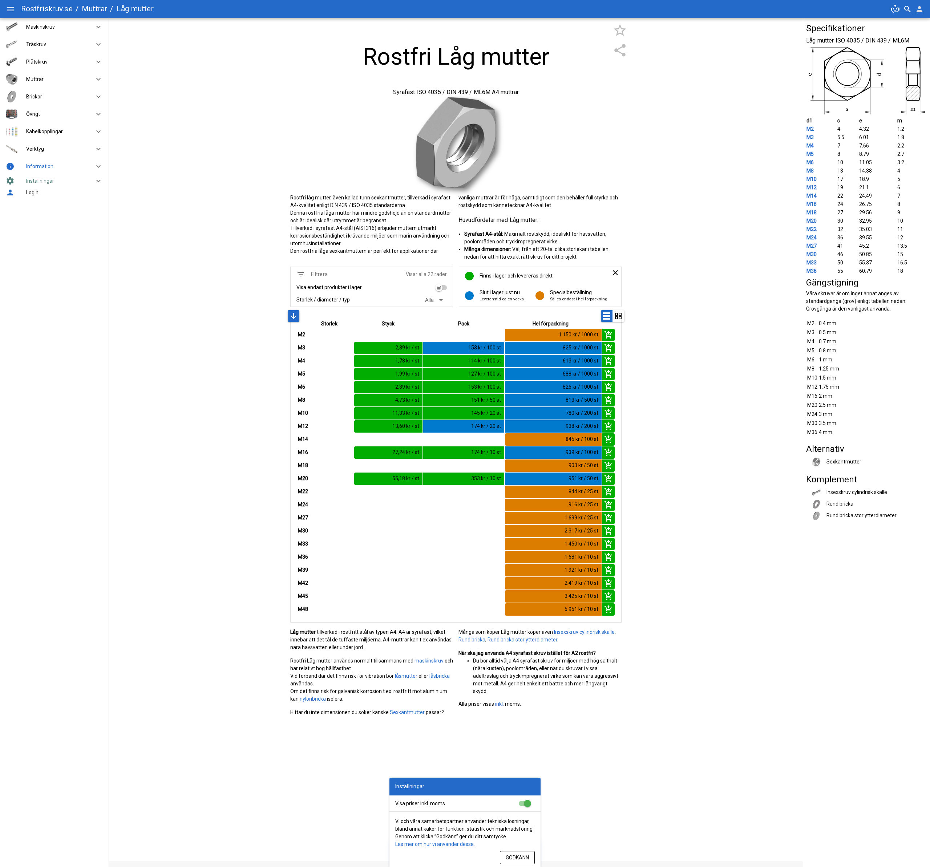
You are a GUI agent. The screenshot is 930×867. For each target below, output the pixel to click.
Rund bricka (471, 640)
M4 (301, 361)
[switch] (441, 287)
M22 (303, 491)
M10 (303, 413)
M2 (301, 334)
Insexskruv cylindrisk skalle (584, 632)
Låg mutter (135, 8)
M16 (303, 452)
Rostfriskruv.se (47, 8)
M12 (303, 426)
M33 (303, 544)
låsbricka (439, 676)
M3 (301, 348)
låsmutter (406, 676)
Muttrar (94, 8)
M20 (303, 478)
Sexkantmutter (407, 712)
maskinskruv (429, 661)
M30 (303, 531)
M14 (303, 439)
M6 (301, 387)
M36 (303, 557)
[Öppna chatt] (895, 9)
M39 (303, 570)
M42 (303, 583)
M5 (301, 374)
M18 (303, 465)
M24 (303, 504)
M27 (303, 517)
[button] (95, 27)
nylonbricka (313, 699)
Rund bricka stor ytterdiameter (522, 640)
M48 (303, 609)
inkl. (499, 704)
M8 (301, 400)
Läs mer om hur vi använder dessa (434, 844)
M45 (303, 596)
